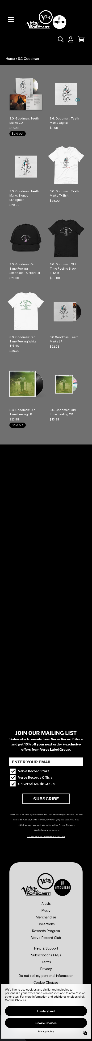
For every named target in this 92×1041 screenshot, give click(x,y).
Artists (46, 903)
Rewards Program (46, 931)
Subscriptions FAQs (46, 955)
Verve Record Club (46, 938)
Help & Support (46, 948)
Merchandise (46, 917)
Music (46, 910)
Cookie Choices (46, 982)
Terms (46, 962)
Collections (46, 924)
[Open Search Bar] (60, 39)
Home (10, 59)
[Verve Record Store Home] (46, 19)
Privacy (46, 969)
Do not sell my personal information (46, 976)
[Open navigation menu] (11, 19)
